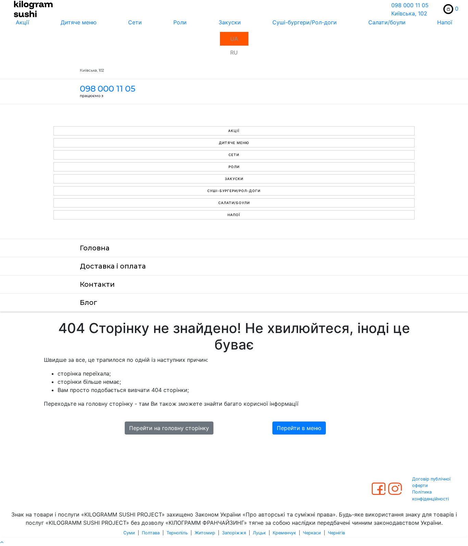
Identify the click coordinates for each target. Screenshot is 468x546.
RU (234, 52)
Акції (22, 22)
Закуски (230, 22)
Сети (135, 22)
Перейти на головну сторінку (169, 428)
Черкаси (312, 532)
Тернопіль (177, 532)
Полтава (151, 532)
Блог (88, 302)
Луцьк (259, 532)
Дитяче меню (79, 22)
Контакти (97, 284)
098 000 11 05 (410, 5)
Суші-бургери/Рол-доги (304, 22)
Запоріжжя (234, 532)
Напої (444, 22)
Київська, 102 (409, 13)
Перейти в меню (299, 428)
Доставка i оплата (113, 266)
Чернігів (336, 532)
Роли (180, 22)
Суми (129, 532)
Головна (95, 248)
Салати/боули (387, 22)
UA (234, 38)
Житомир (205, 532)
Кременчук (284, 532)
